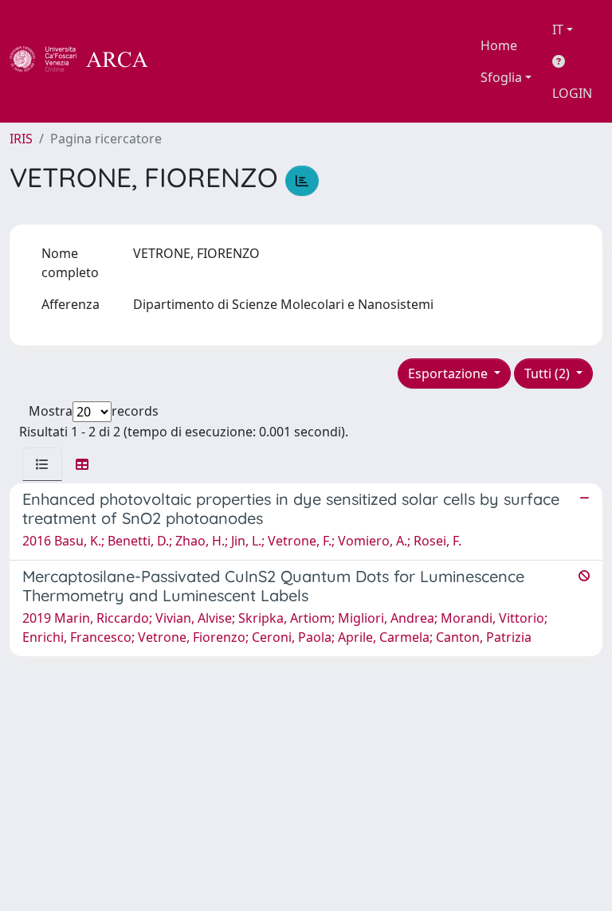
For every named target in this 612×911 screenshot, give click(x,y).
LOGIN (572, 93)
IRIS (21, 138)
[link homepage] (88, 61)
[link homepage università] (191, 61)
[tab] (42, 464)
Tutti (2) (548, 373)
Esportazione (449, 373)
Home (499, 45)
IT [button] (557, 29)
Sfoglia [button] (501, 77)
